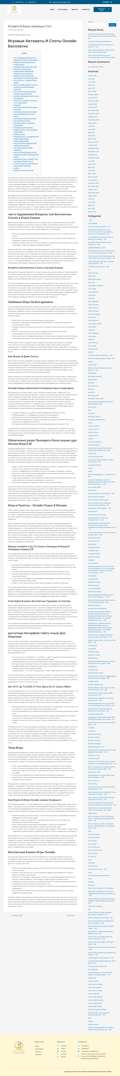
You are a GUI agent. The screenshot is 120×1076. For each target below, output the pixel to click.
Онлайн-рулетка (19, 134)
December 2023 (93, 148)
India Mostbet (92, 511)
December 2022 (93, 183)
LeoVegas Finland (94, 547)
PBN (89, 831)
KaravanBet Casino (94, 538)
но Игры (16, 168)
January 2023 (92, 180)
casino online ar (93, 432)
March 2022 (92, 212)
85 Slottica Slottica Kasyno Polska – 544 (101, 358)
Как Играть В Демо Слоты (22, 69)
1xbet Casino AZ (93, 320)
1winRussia (92, 295)
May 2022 (91, 205)
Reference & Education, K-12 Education (101, 888)
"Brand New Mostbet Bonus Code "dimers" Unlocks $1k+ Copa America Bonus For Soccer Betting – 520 (100, 232)
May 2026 (91, 85)
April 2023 (91, 170)
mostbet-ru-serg (93, 755)
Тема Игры (17, 105)
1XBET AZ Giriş (93, 308)
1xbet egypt (92, 327)
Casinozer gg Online (95, 442)
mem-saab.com (93, 563)
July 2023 (91, 161)
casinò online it (93, 435)
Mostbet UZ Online (94, 740)
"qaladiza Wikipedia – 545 (96, 248)
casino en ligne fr (94, 426)
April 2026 (91, 88)
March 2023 (92, 174)
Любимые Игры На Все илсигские (25, 67)
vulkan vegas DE (93, 994)
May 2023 (91, 167)
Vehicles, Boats (93, 981)
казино (90, 1021)
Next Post (70, 915)
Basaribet (91, 389)
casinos (90, 439)
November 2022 (93, 186)
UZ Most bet (92, 978)
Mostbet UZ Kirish (94, 737)
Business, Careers (94, 416)
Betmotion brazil (93, 395)
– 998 (90, 220)
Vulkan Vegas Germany (95, 1000)
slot (89, 909)
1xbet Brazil (92, 317)
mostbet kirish (93, 670)
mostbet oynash (93, 681)
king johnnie (92, 544)
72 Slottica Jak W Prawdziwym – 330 (100, 355)
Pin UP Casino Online (95, 850)
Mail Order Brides (94, 557)
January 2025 (92, 107)
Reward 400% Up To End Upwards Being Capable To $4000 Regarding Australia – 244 (101, 901)
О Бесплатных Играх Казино (23, 127)
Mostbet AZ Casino (94, 582)
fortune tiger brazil (94, 487)
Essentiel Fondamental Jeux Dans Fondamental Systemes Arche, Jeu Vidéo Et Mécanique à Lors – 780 (101, 482)
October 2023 (92, 155)
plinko (90, 872)
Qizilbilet (91, 882)
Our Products (63, 9)
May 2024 (91, 132)
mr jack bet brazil (93, 758)
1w (89, 270)
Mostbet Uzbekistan (94, 744)
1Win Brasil (91, 276)
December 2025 (93, 101)
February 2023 (93, 177)
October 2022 (92, 189)
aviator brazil (92, 365)
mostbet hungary (93, 652)
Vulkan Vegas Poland (95, 1003)
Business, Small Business (96, 420)
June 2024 (91, 129)
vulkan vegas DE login (95, 997)
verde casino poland (95, 987)
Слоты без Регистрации (22, 121)
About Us (74, 9)
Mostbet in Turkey (94, 655)
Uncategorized (93, 969)
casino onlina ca (93, 429)
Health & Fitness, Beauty (96, 497)
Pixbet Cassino (93, 866)
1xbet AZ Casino (93, 305)
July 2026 (91, 79)
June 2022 (91, 202)
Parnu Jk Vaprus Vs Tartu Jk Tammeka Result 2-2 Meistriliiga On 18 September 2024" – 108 (101, 819)
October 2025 (92, 104)
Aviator (90, 362)
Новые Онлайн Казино (21, 141)
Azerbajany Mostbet (94, 376)
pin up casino (92, 844)
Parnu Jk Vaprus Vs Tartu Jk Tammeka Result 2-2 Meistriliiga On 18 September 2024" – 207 (101, 826)
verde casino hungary (95, 984)
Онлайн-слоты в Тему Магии (23, 170)
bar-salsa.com (92, 386)
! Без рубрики (92, 223)
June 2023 (91, 164)
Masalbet (91, 560)
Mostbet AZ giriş (93, 585)
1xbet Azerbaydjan (94, 314)
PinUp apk (91, 863)
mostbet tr (91, 728)
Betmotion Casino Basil (96, 398)
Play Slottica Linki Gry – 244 (97, 869)
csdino (90, 468)
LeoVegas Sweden (94, 554)
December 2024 (93, 110)
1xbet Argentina (93, 301)
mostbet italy (92, 666)
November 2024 (93, 113)
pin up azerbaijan (93, 837)
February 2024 (93, 142)
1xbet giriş (91, 330)
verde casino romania (95, 990)
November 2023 (93, 151)
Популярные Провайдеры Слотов (25, 118)
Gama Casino (92, 490)
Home (52, 9)
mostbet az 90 (93, 579)
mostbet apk (92, 576)
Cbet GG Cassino (93, 445)
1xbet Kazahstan (93, 333)
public (90, 879)
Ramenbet (91, 885)
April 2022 (91, 208)
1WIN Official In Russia (95, 286)
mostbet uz (92, 731)
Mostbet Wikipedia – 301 (96, 747)
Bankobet (91, 383)
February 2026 (93, 94)
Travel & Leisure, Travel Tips (97, 966)
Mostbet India (92, 658)
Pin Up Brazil (92, 841)
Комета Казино (93, 1024)
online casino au (93, 780)
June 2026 (91, 82)
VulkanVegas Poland (95, 1006)
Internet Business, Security (97, 515)
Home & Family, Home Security (98, 500)
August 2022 (92, 196)
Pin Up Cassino (93, 853)
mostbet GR (92, 649)
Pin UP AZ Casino (94, 834)
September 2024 (93, 120)
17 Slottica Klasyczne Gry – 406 (98, 267)
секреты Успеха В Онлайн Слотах (25, 152)
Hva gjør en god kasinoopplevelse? (99, 41)
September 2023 (93, 158)
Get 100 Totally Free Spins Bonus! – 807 (101, 493)
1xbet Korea (92, 336)
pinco (90, 860)
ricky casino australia (95, 906)
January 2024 (92, 145)
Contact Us (86, 9)
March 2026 (92, 91)
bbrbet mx (91, 392)
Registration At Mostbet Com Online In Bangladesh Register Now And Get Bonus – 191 (102, 893)
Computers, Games (94, 465)
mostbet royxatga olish (95, 714)
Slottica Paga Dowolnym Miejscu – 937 (101, 958)
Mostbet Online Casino (95, 673)
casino (90, 423)
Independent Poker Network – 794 (99, 508)
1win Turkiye (92, 289)
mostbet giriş (92, 645)
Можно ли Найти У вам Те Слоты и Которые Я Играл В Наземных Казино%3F (25, 87)
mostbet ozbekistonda (95, 684)
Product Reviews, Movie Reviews (99, 875)
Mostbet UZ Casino (94, 734)
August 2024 (92, 123)
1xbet (58, 229)
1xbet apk (91, 298)
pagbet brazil (92, 813)
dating (90, 471)
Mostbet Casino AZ (94, 605)
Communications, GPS (95, 456)
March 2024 (92, 139)
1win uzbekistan (93, 292)
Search (90, 22)
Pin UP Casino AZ (94, 847)
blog (89, 410)
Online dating (92, 784)
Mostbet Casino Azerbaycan (97, 608)
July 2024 (91, 126)
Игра (89, 1018)
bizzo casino (92, 407)
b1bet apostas (92, 379)
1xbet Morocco (93, 343)
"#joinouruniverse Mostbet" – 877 (99, 226)
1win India (91, 282)
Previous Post (16, 915)
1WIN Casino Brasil (94, 279)
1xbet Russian (92, 349)
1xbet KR (91, 339)
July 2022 (91, 199)
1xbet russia (13, 30)
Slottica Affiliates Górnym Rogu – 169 (100, 918)
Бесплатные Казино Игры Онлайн (25, 112)
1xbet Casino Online (94, 324)
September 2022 (93, 193)
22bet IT (91, 352)
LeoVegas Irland (93, 550)
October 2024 (92, 117)
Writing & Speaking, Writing (97, 1009)
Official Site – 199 (94, 772)
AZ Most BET (92, 373)
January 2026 (92, 98)
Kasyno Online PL (94, 541)
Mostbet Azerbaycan (95, 592)
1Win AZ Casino (93, 273)
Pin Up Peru (92, 856)
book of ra (91, 413)
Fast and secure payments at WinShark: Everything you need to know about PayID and (102, 36)
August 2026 (92, 75)
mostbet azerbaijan (94, 588)
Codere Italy (92, 453)
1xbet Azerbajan (93, 311)
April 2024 (91, 136)
